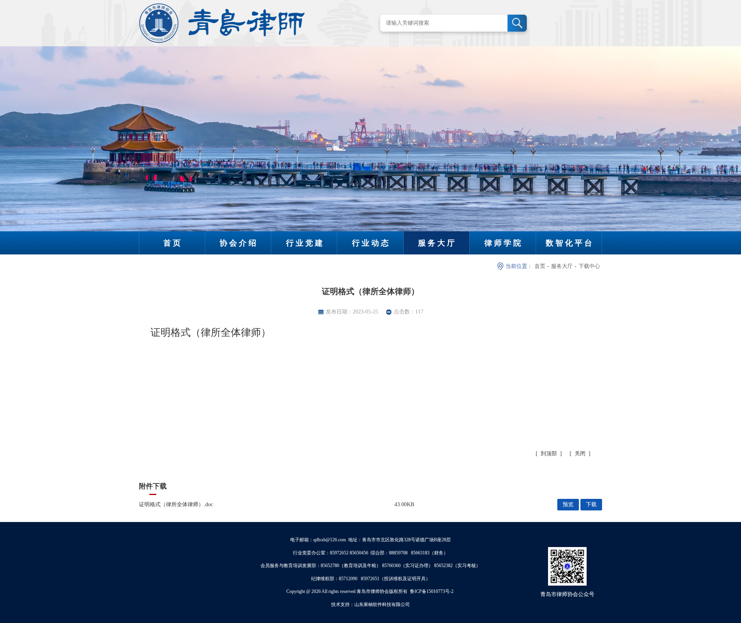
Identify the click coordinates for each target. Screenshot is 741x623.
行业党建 (305, 243)
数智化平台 (570, 243)
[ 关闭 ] (580, 453)
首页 (173, 243)
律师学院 (503, 243)
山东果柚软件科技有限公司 (382, 604)
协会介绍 (239, 243)
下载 (591, 504)
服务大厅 (437, 243)
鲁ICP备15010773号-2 (431, 591)
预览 (568, 504)
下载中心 (589, 266)
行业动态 (371, 243)
